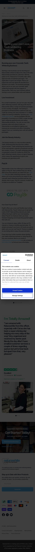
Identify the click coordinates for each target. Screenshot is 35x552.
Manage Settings (17, 295)
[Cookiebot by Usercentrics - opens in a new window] (25, 255)
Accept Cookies (17, 290)
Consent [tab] (6, 260)
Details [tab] (17, 260)
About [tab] (29, 260)
